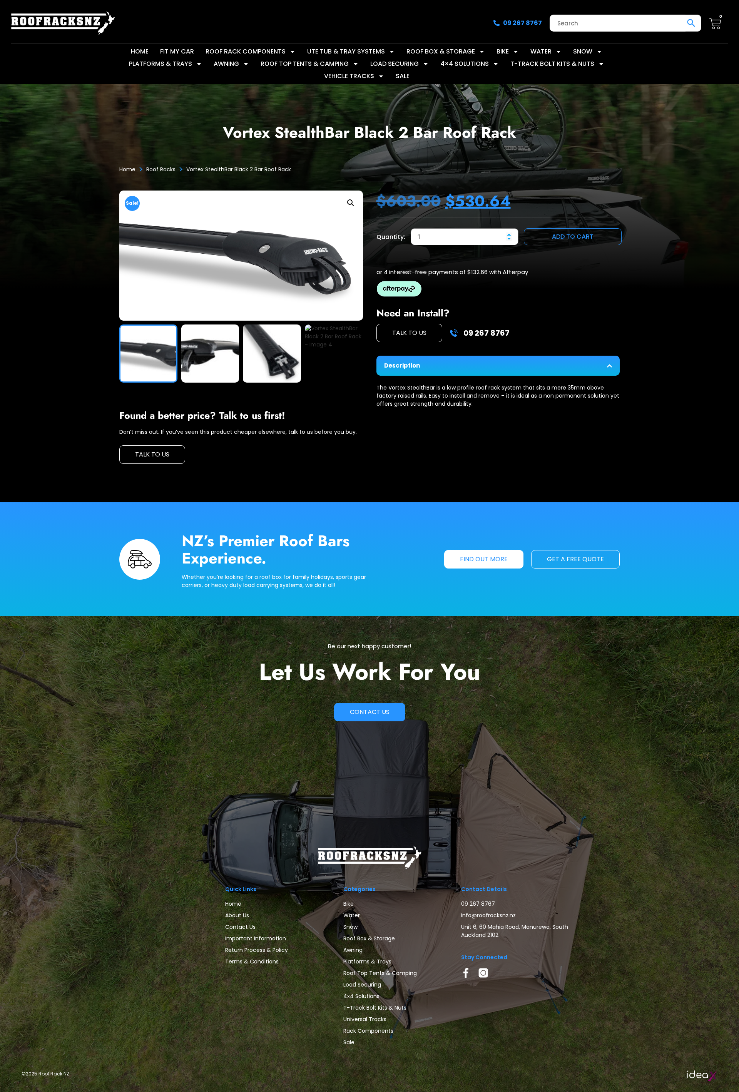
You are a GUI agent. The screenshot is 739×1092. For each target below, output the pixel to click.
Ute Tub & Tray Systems (346, 51)
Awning (226, 63)
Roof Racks (161, 169)
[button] (351, 203)
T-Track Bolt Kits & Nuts (552, 63)
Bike (503, 51)
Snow (582, 51)
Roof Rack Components (246, 51)
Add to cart (573, 236)
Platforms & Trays (160, 63)
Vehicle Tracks (349, 76)
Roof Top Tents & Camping (305, 63)
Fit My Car (177, 51)
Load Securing (394, 63)
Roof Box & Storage (440, 51)
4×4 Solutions (464, 63)
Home (140, 51)
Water (541, 51)
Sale (403, 76)
